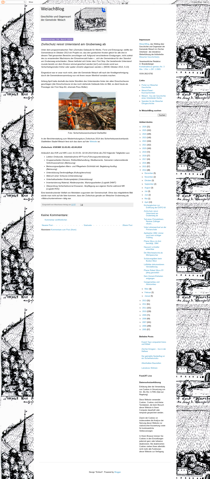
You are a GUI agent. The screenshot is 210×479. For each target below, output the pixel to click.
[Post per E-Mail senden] (81, 204)
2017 (144, 159)
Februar (148, 292)
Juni (147, 195)
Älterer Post (127, 225)
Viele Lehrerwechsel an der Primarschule (155, 228)
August (148, 188)
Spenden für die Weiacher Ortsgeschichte (152, 102)
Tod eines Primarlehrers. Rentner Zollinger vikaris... (154, 221)
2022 (144, 141)
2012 (144, 304)
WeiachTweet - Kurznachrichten (148, 91)
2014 (144, 170)
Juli (146, 191)
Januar (148, 296)
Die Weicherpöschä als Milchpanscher (153, 254)
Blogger (117, 472)
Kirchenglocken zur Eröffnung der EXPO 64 (155, 206)
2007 (144, 322)
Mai (146, 199)
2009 (144, 315)
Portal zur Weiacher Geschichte (150, 86)
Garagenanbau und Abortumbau (151, 283)
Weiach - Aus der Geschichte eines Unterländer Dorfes (154, 97)
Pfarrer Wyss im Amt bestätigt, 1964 (152, 242)
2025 (144, 130)
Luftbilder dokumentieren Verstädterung (154, 265)
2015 (144, 166)
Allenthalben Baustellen (151, 363)
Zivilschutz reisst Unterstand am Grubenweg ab (151, 213)
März (147, 289)
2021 (144, 145)
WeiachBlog (144, 44)
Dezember (149, 173)
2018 (144, 156)
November (149, 177)
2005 (144, 329)
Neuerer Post (47, 225)
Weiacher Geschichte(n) (149, 57)
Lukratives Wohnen (149, 368)
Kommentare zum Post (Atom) (63, 230)
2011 (144, 308)
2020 (144, 148)
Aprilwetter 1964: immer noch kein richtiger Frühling (153, 235)
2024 (144, 134)
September (149, 184)
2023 (144, 137)
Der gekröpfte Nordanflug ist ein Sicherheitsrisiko (153, 357)
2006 (144, 326)
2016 (144, 163)
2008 (144, 319)
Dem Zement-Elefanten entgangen (153, 277)
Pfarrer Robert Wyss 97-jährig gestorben (154, 271)
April (147, 202)
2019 (144, 152)
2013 (144, 300)
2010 (144, 311)
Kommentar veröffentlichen (56, 220)
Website (93, 141)
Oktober (148, 180)
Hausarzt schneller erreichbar (151, 248)
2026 (144, 127)
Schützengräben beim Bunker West (153, 260)
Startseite (88, 225)
